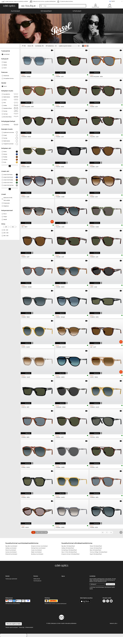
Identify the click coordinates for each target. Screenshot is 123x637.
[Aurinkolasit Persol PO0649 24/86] (37, 180)
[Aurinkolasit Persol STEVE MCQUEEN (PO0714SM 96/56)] (106, 60)
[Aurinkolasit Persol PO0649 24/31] (106, 90)
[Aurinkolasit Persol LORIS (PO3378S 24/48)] (106, 270)
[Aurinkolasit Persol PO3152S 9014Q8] (72, 300)
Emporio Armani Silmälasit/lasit (70, 554)
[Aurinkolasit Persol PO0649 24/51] (106, 180)
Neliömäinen (7, 97)
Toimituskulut (37, 580)
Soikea (5, 105)
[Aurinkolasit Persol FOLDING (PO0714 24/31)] (106, 120)
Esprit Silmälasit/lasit (96, 554)
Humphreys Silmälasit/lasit (69, 550)
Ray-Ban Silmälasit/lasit (68, 546)
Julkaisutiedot (29, 627)
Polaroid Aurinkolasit (11, 554)
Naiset (5, 62)
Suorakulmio (7, 94)
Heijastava (6, 206)
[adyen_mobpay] (27, 601)
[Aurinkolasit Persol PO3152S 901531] (72, 90)
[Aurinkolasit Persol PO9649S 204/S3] (106, 391)
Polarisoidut (7, 203)
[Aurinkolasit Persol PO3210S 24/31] (72, 421)
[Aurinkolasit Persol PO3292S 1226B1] (106, 210)
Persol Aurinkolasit (10, 550)
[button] (9, 5)
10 (102, 532)
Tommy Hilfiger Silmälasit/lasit (98, 552)
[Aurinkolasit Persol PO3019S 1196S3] (37, 300)
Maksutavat (36, 578)
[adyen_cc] (6, 601)
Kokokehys (6, 124)
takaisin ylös (113, 623)
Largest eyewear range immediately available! (16, 1)
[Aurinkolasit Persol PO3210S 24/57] (37, 240)
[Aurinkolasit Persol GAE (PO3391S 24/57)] (106, 330)
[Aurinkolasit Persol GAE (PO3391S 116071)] (37, 210)
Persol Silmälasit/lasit (96, 546)
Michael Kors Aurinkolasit (38, 548)
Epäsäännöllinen (8, 108)
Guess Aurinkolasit (36, 550)
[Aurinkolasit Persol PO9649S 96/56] (106, 481)
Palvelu (35, 576)
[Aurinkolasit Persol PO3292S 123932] (72, 511)
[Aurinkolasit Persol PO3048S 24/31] (72, 240)
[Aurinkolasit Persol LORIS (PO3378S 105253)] (37, 511)
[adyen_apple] (23, 601)
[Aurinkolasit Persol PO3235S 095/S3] (72, 360)
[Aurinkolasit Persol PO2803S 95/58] (106, 300)
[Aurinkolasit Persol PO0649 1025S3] (37, 451)
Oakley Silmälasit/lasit (68, 548)
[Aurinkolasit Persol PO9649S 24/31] (106, 240)
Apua (63, 576)
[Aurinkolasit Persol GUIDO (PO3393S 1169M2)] (106, 360)
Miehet (5, 65)
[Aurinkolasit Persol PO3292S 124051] (37, 360)
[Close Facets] (9, 46)
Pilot (5, 102)
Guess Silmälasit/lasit (96, 548)
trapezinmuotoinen (8, 143)
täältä (91, 588)
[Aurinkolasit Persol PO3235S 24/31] (106, 451)
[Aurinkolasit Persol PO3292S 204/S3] (72, 481)
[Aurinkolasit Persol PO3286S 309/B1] (72, 451)
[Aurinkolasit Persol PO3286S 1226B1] (72, 180)
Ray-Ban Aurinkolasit (11, 546)
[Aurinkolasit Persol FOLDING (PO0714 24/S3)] (72, 210)
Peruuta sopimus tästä (14, 624)
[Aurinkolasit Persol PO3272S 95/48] (72, 150)
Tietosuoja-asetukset (11, 578)
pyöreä (5, 111)
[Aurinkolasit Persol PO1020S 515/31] (37, 150)
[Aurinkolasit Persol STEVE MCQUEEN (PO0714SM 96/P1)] (37, 90)
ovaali (5, 135)
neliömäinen (7, 141)
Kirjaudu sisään (95, 7)
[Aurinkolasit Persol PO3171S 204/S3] (37, 330)
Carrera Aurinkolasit (11, 552)
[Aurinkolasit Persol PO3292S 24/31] (72, 120)
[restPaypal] (18, 601)
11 (106, 532)
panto (5, 99)
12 (111, 532)
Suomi (113, 1)
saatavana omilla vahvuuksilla (8, 199)
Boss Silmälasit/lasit (95, 550)
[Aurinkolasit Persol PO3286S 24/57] (106, 150)
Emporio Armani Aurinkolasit (39, 546)
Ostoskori (109, 7)
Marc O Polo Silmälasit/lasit (69, 552)
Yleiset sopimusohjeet (11, 627)
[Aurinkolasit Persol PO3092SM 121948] (72, 391)
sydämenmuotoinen (9, 132)
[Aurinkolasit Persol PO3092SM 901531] (37, 120)
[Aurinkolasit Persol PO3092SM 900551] (72, 330)
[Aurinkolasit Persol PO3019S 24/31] (72, 60)
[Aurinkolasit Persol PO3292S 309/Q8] (37, 60)
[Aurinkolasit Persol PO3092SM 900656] (37, 270)
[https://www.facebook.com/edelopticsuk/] (104, 601)
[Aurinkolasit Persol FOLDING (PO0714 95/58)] (106, 421)
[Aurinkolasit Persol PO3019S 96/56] (37, 421)
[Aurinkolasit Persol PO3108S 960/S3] (72, 270)
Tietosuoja (21, 627)
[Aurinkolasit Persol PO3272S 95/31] (37, 391)
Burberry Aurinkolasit (37, 554)
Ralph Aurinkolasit (36, 552)
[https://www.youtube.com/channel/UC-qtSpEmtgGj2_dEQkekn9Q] (111, 601)
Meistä (7, 576)
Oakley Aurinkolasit (10, 548)
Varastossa (6, 75)
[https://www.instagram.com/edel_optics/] (107, 601)
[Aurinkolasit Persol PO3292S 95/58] (37, 481)
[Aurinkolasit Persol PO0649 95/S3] (106, 511)
